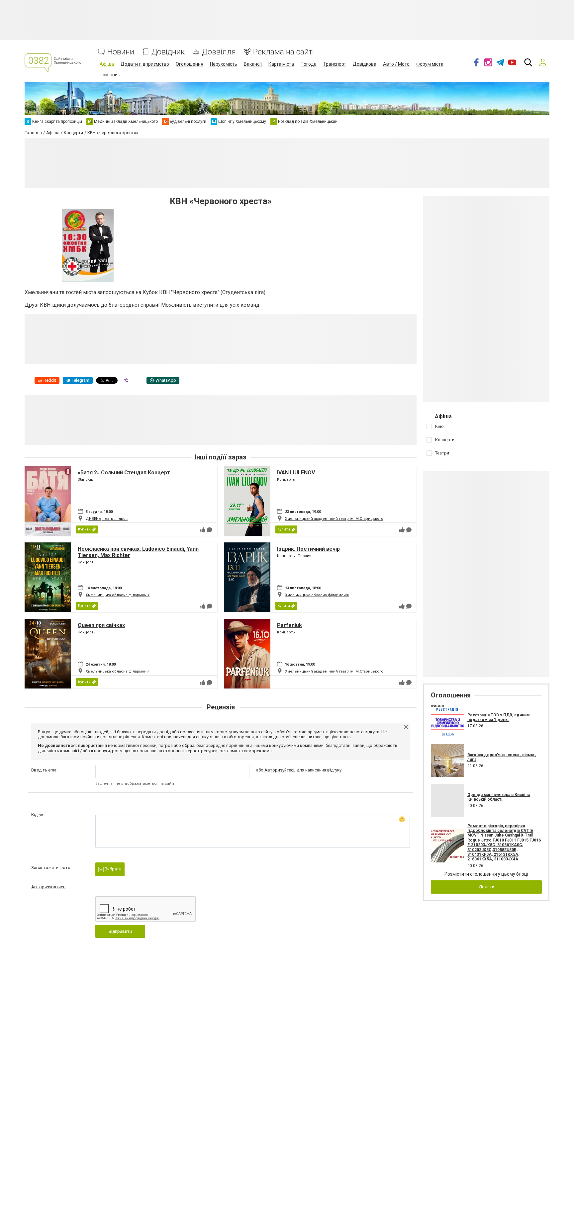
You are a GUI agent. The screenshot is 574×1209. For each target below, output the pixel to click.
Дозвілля (219, 51)
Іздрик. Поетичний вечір (308, 549)
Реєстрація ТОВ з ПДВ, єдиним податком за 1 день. (498, 717)
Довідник (168, 51)
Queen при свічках (101, 625)
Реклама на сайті (283, 51)
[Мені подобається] (202, 529)
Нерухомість (223, 64)
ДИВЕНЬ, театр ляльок (107, 519)
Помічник (110, 74)
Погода (309, 64)
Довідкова (364, 64)
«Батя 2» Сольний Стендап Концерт (124, 472)
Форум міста (429, 64)
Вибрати (113, 868)
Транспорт (334, 64)
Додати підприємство (145, 64)
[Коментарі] (209, 529)
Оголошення (189, 64)
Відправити (120, 931)
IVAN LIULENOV (296, 472)
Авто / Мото (396, 64)
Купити (84, 529)
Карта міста (281, 64)
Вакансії (253, 64)
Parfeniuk (289, 625)
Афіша (107, 64)
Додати (486, 886)
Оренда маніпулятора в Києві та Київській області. (498, 797)
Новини (120, 51)
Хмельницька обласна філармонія (117, 595)
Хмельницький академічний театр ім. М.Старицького (334, 519)
